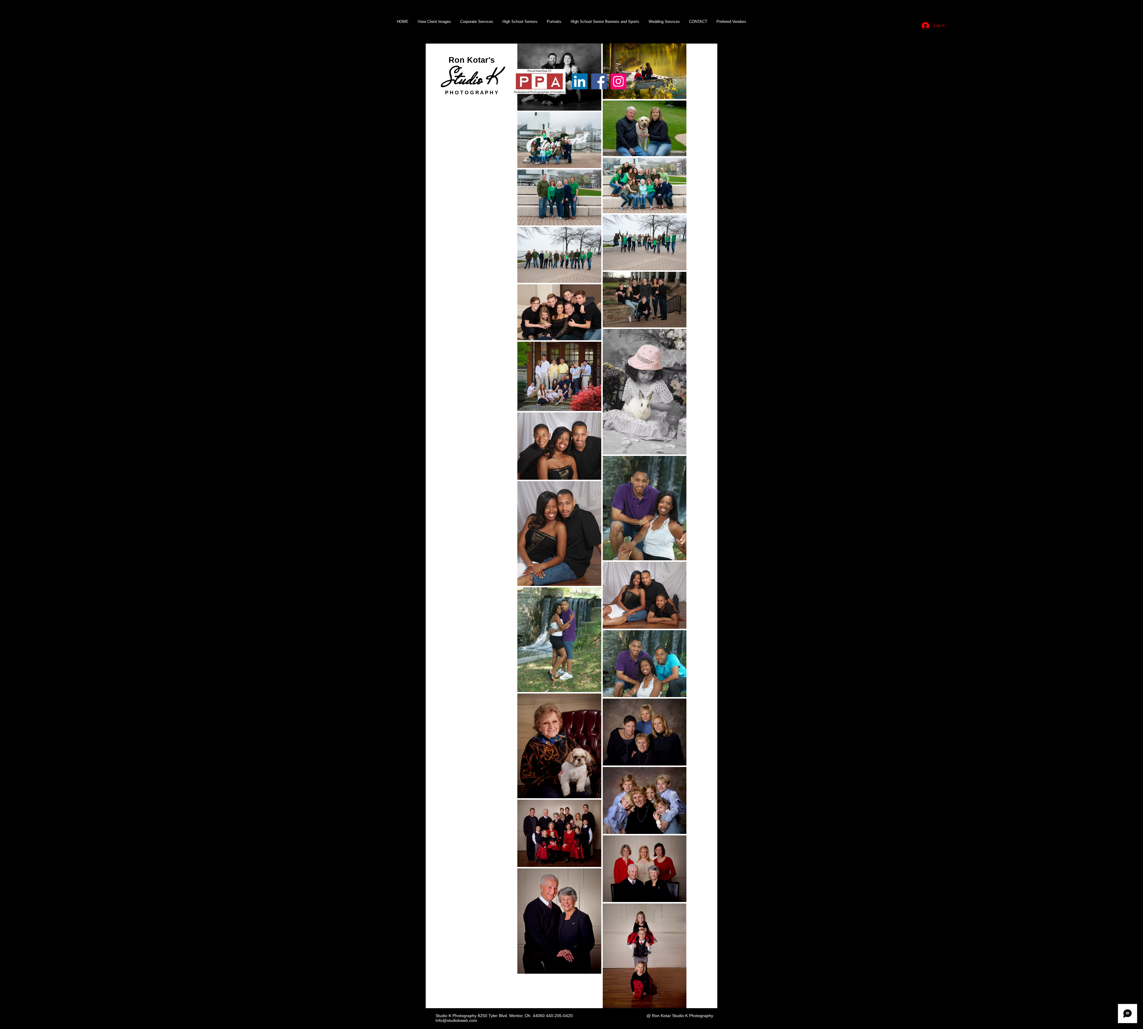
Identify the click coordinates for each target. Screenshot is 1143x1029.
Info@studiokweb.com (456, 1020)
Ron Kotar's (472, 60)
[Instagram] (618, 81)
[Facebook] (599, 81)
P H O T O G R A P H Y (471, 92)
